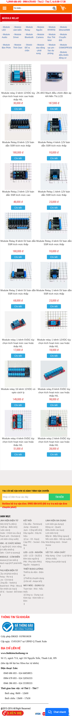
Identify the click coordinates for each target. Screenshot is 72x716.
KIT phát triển (16, 563)
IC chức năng (15, 546)
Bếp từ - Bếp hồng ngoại (57, 536)
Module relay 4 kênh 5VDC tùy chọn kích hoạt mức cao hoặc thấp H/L (18, 441)
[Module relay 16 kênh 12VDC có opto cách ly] (18, 374)
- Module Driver (17, 35)
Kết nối (27, 520)
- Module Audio (6, 35)
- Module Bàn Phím (6, 46)
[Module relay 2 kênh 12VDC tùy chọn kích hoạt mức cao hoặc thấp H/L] (18, 77)
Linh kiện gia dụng (54, 524)
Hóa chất (51, 559)
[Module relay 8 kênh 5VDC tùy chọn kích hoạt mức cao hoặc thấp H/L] (54, 374)
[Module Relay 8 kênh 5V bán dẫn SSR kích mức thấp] (18, 226)
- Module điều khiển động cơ (63, 55)
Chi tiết (18, 109)
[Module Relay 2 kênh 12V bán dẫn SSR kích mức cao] (18, 176)
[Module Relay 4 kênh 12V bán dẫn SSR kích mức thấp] (54, 127)
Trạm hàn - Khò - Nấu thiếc (33, 590)
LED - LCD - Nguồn (33, 552)
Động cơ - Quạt (52, 527)
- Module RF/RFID (52, 28)
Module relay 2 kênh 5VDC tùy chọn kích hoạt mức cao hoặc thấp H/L (54, 441)
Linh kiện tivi (51, 533)
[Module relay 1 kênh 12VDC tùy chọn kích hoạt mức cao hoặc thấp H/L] (54, 324)
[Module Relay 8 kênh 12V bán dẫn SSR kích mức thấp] (18, 127)
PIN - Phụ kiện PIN (31, 562)
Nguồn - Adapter (30, 565)
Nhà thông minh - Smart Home (56, 543)
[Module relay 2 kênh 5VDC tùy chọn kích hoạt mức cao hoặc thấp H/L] (54, 423)
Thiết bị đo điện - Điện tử (33, 573)
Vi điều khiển (7, 550)
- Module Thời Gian (17, 46)
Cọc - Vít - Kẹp (31, 539)
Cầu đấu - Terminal (32, 524)
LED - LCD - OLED (32, 556)
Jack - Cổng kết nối (32, 530)
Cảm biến (12, 560)
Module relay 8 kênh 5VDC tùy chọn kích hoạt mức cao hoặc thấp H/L (54, 392)
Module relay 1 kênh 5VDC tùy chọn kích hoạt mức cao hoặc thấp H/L (18, 343)
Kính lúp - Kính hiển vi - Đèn (34, 599)
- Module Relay (29, 28)
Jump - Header (30, 527)
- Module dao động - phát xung (40, 49)
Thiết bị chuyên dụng (34, 578)
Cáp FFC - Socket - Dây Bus (34, 543)
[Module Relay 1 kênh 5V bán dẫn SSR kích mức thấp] (54, 275)
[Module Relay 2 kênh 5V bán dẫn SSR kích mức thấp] (18, 275)
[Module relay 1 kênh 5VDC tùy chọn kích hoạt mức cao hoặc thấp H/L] (18, 324)
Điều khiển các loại (54, 530)
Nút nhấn (12, 574)
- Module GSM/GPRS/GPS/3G (64, 46)
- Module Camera (40, 35)
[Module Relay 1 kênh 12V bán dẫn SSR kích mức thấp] (54, 176)
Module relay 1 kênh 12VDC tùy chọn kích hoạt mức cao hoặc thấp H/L (54, 343)
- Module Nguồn (40, 28)
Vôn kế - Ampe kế (33, 581)
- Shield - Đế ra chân (29, 48)
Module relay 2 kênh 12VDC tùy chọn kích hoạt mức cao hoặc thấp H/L (18, 96)
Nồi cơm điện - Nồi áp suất (58, 539)
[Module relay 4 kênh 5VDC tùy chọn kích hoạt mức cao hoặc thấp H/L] (18, 423)
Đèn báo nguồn (30, 559)
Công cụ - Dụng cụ (33, 595)
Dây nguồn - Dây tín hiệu (32, 534)
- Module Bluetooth (29, 35)
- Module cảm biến (17, 28)
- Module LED (6, 28)
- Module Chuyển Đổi (63, 37)
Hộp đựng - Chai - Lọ (55, 556)
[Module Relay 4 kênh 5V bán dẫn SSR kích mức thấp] (54, 226)
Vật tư (69, 556)
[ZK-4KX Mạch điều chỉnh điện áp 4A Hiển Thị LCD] (54, 77)
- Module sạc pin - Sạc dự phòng (52, 49)
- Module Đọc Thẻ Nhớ (52, 37)
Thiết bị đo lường (33, 569)
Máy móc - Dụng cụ (33, 585)
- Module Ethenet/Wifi (64, 28)
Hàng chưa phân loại (55, 562)
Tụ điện (11, 524)
